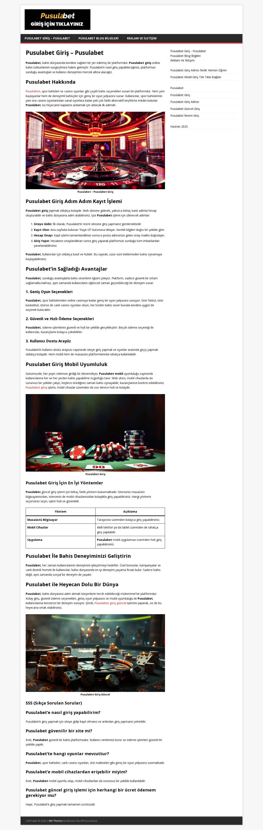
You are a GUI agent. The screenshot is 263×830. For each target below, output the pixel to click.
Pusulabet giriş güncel (110, 603)
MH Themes (56, 821)
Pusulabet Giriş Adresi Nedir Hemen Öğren (198, 70)
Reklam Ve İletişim (142, 38)
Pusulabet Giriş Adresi (184, 102)
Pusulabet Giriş (180, 95)
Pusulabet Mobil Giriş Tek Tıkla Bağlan (195, 77)
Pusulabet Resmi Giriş (184, 115)
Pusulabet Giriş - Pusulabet (188, 51)
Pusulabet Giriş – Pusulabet (47, 38)
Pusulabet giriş (36, 387)
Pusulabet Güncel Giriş (185, 109)
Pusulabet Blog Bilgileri (98, 38)
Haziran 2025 (179, 126)
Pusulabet (33, 91)
